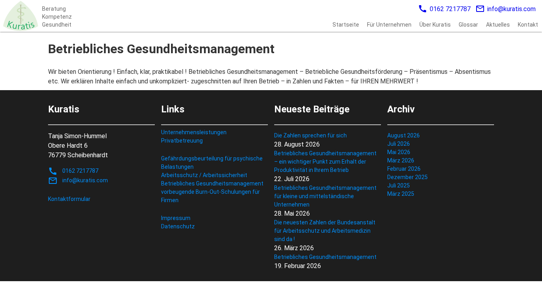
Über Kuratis (435, 24)
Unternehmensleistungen (194, 132)
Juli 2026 (398, 144)
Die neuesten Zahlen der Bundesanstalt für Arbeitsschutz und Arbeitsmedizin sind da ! (324, 230)
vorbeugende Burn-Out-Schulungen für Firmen (210, 196)
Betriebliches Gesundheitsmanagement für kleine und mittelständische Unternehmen (325, 196)
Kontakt (528, 24)
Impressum (175, 218)
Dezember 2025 (407, 177)
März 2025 (400, 194)
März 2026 (400, 160)
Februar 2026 (404, 169)
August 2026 (403, 135)
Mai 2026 (398, 152)
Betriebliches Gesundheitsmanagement (212, 183)
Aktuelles (498, 24)
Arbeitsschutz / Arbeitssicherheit (204, 175)
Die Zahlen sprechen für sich (310, 135)
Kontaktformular (69, 199)
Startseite (346, 24)
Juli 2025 (398, 185)
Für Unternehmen (389, 24)
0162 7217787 (444, 9)
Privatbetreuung (182, 140)
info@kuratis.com (505, 9)
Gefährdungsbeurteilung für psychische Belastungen (212, 162)
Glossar (468, 24)
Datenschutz (178, 226)
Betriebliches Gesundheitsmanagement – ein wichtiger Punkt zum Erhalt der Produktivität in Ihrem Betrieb (325, 161)
